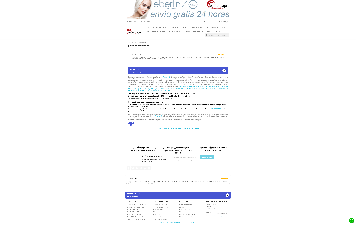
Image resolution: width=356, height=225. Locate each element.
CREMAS (187, 31)
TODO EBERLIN (197, 31)
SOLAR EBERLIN (152, 31)
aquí (144, 118)
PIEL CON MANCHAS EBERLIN (136, 207)
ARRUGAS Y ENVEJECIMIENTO (171, 31)
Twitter (133, 168)
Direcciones (183, 212)
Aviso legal (156, 214)
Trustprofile (166, 77)
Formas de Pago (158, 209)
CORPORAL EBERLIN (217, 28)
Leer (176, 163)
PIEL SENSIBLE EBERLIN (134, 212)
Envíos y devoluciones (160, 205)
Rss (137, 168)
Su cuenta (183, 201)
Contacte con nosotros (160, 219)
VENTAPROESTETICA (192, 128)
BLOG (208, 31)
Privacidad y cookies (159, 212)
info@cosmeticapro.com (219, 216)
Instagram (149, 168)
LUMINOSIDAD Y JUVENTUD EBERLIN (138, 205)
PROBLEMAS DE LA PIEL (134, 214)
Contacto (216, 31)
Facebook (128, 168)
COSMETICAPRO (162, 128)
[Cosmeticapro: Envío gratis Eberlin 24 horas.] (178, 10)
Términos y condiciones (160, 207)
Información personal (186, 205)
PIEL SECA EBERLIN (132, 209)
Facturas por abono (185, 209)
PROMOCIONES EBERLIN (179, 28)
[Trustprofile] (131, 124)
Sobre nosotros (158, 217)
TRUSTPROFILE (216, 109)
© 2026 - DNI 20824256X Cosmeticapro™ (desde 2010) (178, 223)
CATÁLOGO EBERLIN (160, 28)
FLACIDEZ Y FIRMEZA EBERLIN (136, 219)
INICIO (148, 28)
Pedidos (182, 207)
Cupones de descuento (187, 214)
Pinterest (145, 168)
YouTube (141, 168)
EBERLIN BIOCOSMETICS (176, 128)
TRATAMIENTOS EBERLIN (199, 28)
